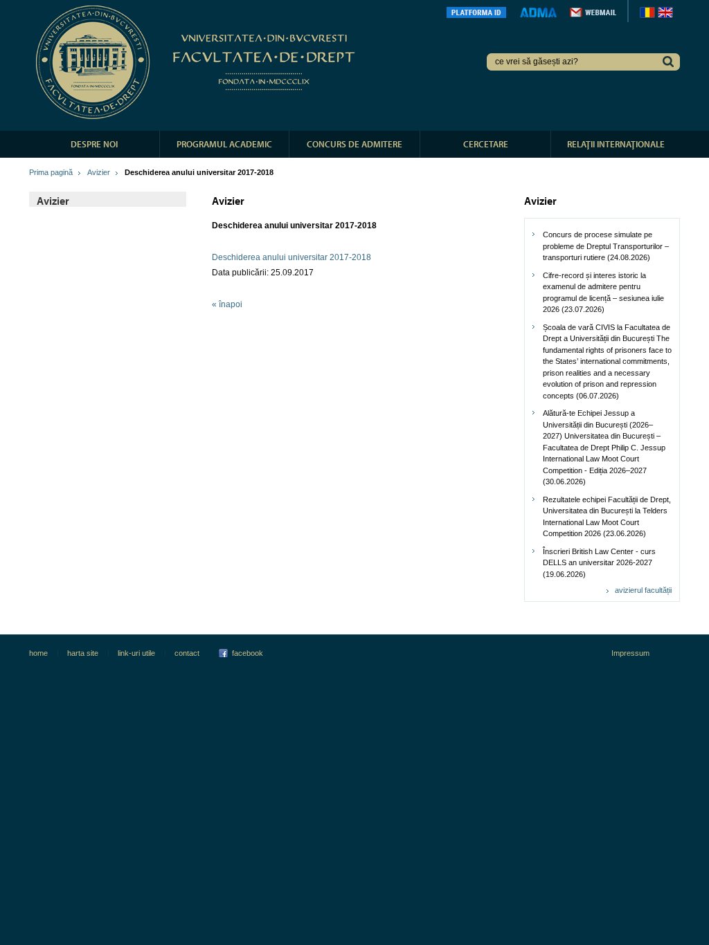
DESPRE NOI (94, 143)
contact (186, 653)
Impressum (630, 653)
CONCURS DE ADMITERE (354, 143)
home (38, 653)
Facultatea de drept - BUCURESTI (197, 62)
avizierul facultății (643, 590)
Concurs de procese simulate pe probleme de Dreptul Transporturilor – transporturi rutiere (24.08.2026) (606, 246)
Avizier (98, 172)
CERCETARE (485, 143)
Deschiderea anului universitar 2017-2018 (291, 257)
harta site (82, 653)
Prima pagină (51, 172)
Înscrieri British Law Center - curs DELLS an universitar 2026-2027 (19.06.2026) (599, 562)
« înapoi (227, 304)
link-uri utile (136, 653)
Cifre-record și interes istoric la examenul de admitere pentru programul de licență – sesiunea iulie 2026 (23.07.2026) (603, 292)
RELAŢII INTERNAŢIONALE (616, 143)
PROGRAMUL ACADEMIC (224, 143)
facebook (247, 653)
